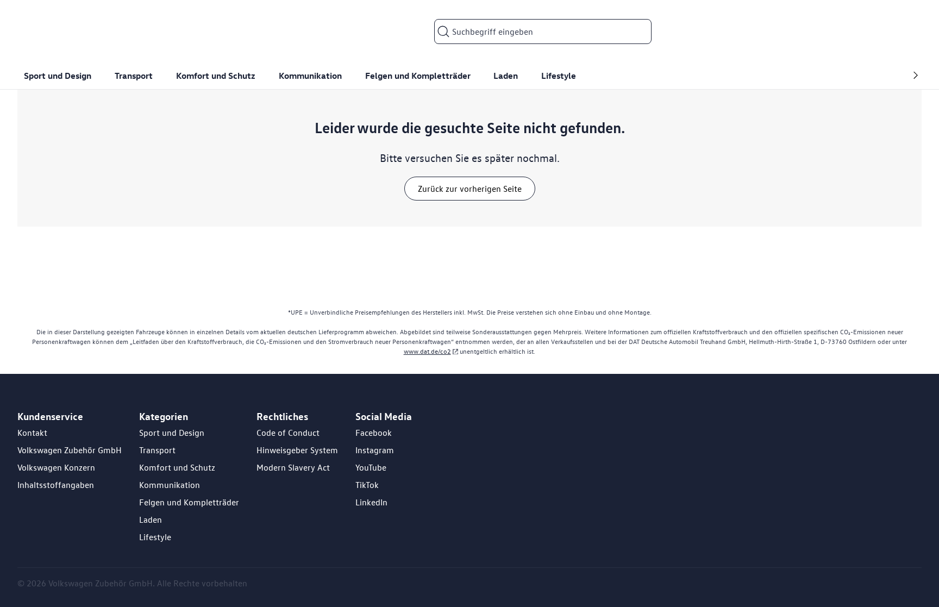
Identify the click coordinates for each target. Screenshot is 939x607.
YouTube (370, 467)
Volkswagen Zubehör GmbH (69, 450)
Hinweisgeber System (297, 450)
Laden (150, 519)
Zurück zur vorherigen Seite (470, 188)
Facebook (373, 432)
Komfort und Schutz (177, 467)
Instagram (374, 450)
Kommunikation (169, 484)
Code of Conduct (288, 432)
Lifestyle (155, 536)
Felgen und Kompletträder (189, 502)
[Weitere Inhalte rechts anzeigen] (913, 75)
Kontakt (32, 432)
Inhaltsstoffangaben (55, 484)
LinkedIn (371, 502)
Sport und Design (171, 432)
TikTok (367, 484)
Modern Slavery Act (293, 467)
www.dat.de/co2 (427, 351)
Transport (157, 450)
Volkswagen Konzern (56, 467)
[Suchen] (443, 31)
